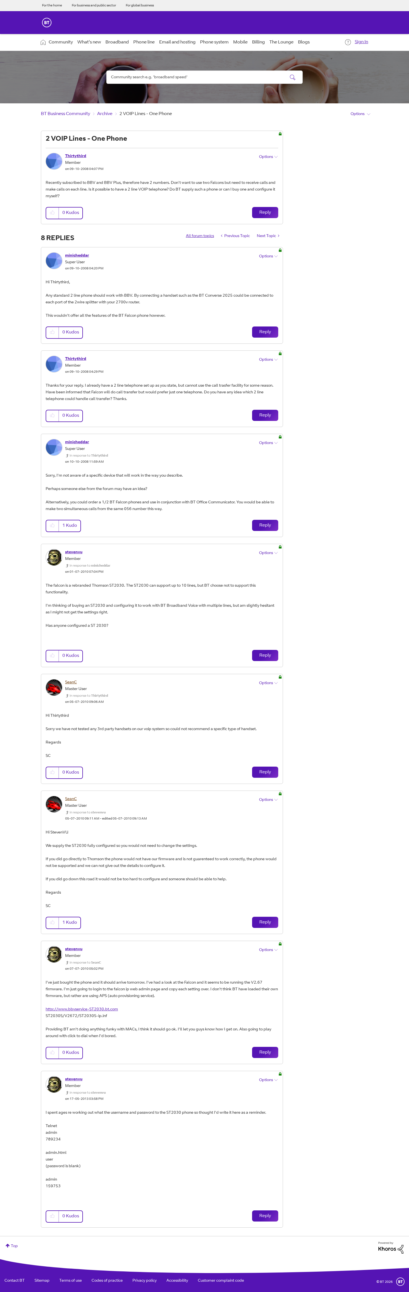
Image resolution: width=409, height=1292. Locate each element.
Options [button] (357, 114)
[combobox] (204, 77)
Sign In (361, 42)
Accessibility (177, 1281)
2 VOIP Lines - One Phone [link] (145, 114)
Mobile (240, 42)
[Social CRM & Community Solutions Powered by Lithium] (390, 1248)
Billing (258, 42)
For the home (52, 5)
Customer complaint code (221, 1281)
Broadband (117, 42)
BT (400, 1282)
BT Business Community (65, 114)
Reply (265, 212)
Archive (104, 114)
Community (61, 42)
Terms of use (70, 1281)
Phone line (144, 42)
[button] (52, 213)
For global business (140, 5)
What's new (89, 42)
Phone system (214, 42)
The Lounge (281, 42)
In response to (89, 455)
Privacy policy (144, 1281)
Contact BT (14, 1281)
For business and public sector (94, 5)
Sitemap (42, 1281)
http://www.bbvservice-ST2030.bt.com (82, 1009)
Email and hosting (177, 42)
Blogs (304, 42)
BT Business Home (46, 22)
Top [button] (14, 1246)
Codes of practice (107, 1281)
